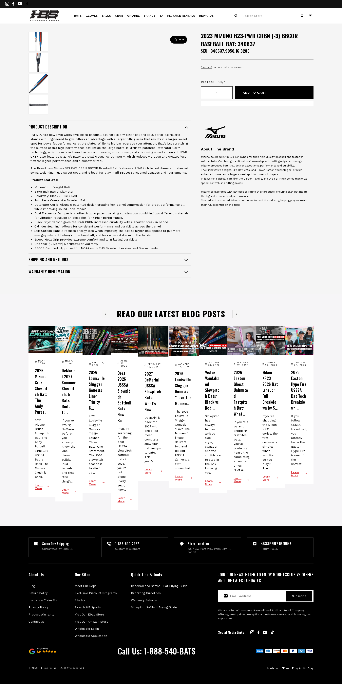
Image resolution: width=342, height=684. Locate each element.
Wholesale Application (91, 636)
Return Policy (38, 593)
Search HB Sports (88, 607)
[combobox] (264, 16)
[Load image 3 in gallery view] (38, 83)
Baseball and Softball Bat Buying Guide (159, 586)
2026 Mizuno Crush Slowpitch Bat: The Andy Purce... (41, 391)
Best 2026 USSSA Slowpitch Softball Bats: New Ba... (124, 396)
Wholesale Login (87, 629)
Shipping (206, 67)
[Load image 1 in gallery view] (38, 41)
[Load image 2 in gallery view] (38, 62)
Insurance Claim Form (44, 600)
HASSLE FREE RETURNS (276, 543)
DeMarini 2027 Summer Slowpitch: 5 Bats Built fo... (69, 391)
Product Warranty (41, 614)
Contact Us (36, 621)
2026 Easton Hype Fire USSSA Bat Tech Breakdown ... (299, 390)
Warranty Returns (144, 600)
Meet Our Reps (86, 586)
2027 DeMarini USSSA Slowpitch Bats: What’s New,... (152, 391)
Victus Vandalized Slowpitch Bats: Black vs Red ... (212, 390)
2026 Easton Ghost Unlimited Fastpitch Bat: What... (241, 393)
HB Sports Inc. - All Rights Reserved (62, 668)
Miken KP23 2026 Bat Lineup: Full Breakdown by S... (270, 390)
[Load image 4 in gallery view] (38, 104)
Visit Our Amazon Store (91, 621)
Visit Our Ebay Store (89, 614)
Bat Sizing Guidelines (146, 593)
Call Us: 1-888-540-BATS (157, 651)
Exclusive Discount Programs (96, 593)
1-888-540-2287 (127, 543)
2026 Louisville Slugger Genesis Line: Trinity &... (97, 390)
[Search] (236, 16)
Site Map (81, 600)
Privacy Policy (38, 607)
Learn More (39, 486)
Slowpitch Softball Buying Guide (154, 607)
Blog (31, 586)
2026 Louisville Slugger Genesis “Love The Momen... (183, 388)
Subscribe (299, 596)
